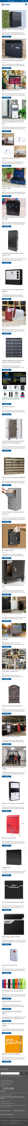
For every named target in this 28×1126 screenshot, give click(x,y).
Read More (7, 36)
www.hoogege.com (20, 1123)
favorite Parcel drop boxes (7, 1114)
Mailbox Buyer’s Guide (19, 1110)
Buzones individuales (6, 1110)
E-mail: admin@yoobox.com (7, 1103)
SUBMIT (23, 1073)
